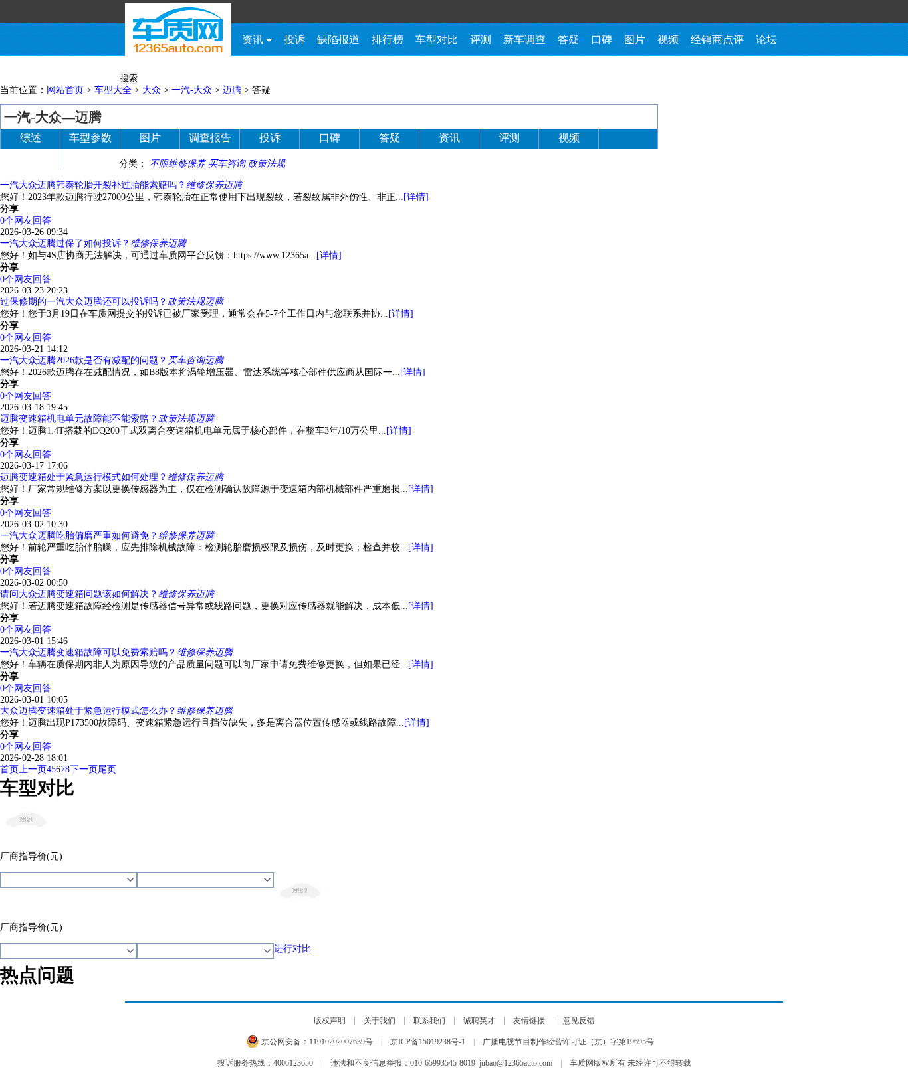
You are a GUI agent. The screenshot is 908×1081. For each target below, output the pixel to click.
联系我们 (429, 1020)
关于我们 (380, 1020)
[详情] (416, 197)
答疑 (568, 39)
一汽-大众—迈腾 (53, 117)
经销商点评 (717, 39)
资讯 (252, 39)
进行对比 (292, 949)
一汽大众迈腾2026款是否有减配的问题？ (84, 360)
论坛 (766, 39)
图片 (634, 39)
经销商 (31, 157)
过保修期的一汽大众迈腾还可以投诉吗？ (84, 302)
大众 (151, 90)
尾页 (107, 769)
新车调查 (524, 39)
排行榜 (387, 39)
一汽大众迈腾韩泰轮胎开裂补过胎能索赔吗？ (93, 185)
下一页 (84, 769)
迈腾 (232, 90)
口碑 (601, 39)
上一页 (33, 769)
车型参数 (90, 137)
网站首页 (65, 90)
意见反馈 (579, 1020)
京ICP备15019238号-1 (427, 1041)
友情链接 (529, 1020)
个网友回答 (25, 221)
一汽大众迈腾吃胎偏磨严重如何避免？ (79, 535)
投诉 (294, 39)
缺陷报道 (338, 39)
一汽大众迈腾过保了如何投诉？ (65, 243)
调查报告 (210, 137)
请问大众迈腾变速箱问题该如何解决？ (79, 594)
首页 (9, 769)
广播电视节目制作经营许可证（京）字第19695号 (568, 1041)
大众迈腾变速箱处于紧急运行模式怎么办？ (88, 711)
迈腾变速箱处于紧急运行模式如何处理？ (84, 477)
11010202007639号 (341, 1041)
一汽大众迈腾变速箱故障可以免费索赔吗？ (88, 652)
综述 (30, 137)
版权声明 (330, 1020)
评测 (480, 39)
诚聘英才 (479, 1020)
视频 (668, 39)
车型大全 (113, 90)
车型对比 (436, 39)
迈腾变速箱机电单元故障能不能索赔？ (79, 419)
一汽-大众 (191, 90)
